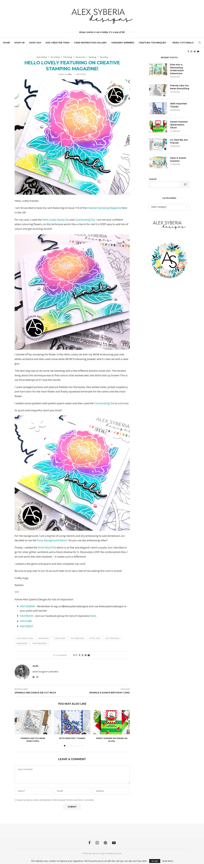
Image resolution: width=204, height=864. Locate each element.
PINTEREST (26, 626)
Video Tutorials (183, 42)
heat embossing (112, 638)
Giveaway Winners (122, 42)
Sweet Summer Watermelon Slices (179, 124)
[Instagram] (191, 51)
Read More (167, 861)
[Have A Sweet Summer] (158, 163)
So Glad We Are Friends (112, 738)
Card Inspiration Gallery (90, 42)
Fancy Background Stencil (52, 540)
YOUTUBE (26, 621)
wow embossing (40, 643)
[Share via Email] (89, 655)
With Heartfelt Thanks (33, 738)
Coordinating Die (85, 219)
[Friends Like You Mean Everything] (158, 90)
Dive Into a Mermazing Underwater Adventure (177, 69)
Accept (154, 861)
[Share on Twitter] (82, 655)
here (93, 616)
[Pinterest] (194, 51)
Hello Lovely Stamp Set (55, 219)
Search (153, 179)
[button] (18, 728)
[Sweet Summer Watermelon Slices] (72, 722)
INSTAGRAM (27, 606)
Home (6, 42)
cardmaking (43, 638)
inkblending (22, 643)
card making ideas (25, 638)
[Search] (199, 42)
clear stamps (60, 638)
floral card (94, 638)
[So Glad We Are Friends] (111, 722)
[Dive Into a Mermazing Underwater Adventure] (158, 69)
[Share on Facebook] (79, 655)
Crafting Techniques (152, 42)
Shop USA (35, 42)
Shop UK (19, 42)
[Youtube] (198, 51)
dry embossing (77, 638)
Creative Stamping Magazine (104, 208)
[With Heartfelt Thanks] (33, 722)
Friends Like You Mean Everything (179, 87)
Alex (70, 74)
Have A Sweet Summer (178, 159)
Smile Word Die (47, 547)
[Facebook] (188, 51)
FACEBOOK (26, 616)
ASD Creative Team (57, 42)
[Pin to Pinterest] (85, 655)
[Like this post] (76, 655)
